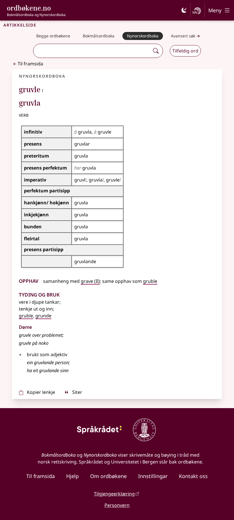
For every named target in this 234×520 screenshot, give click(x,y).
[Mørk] (184, 10)
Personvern (117, 505)
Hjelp (72, 476)
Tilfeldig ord (185, 51)
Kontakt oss (193, 476)
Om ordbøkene (108, 476)
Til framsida (30, 64)
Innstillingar (153, 476)
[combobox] (92, 51)
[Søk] (156, 51)
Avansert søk (183, 36)
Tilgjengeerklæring (114, 494)
